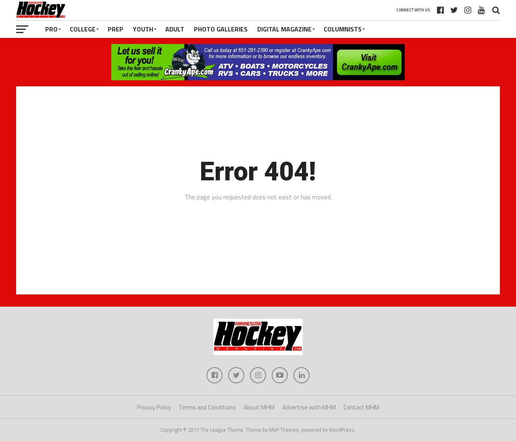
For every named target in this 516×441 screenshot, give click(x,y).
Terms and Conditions (207, 407)
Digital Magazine (284, 29)
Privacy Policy (154, 407)
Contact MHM (361, 407)
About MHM (259, 407)
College (83, 29)
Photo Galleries (221, 29)
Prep (115, 29)
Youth (143, 29)
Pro (51, 29)
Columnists (343, 29)
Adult (174, 29)
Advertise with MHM (309, 407)
